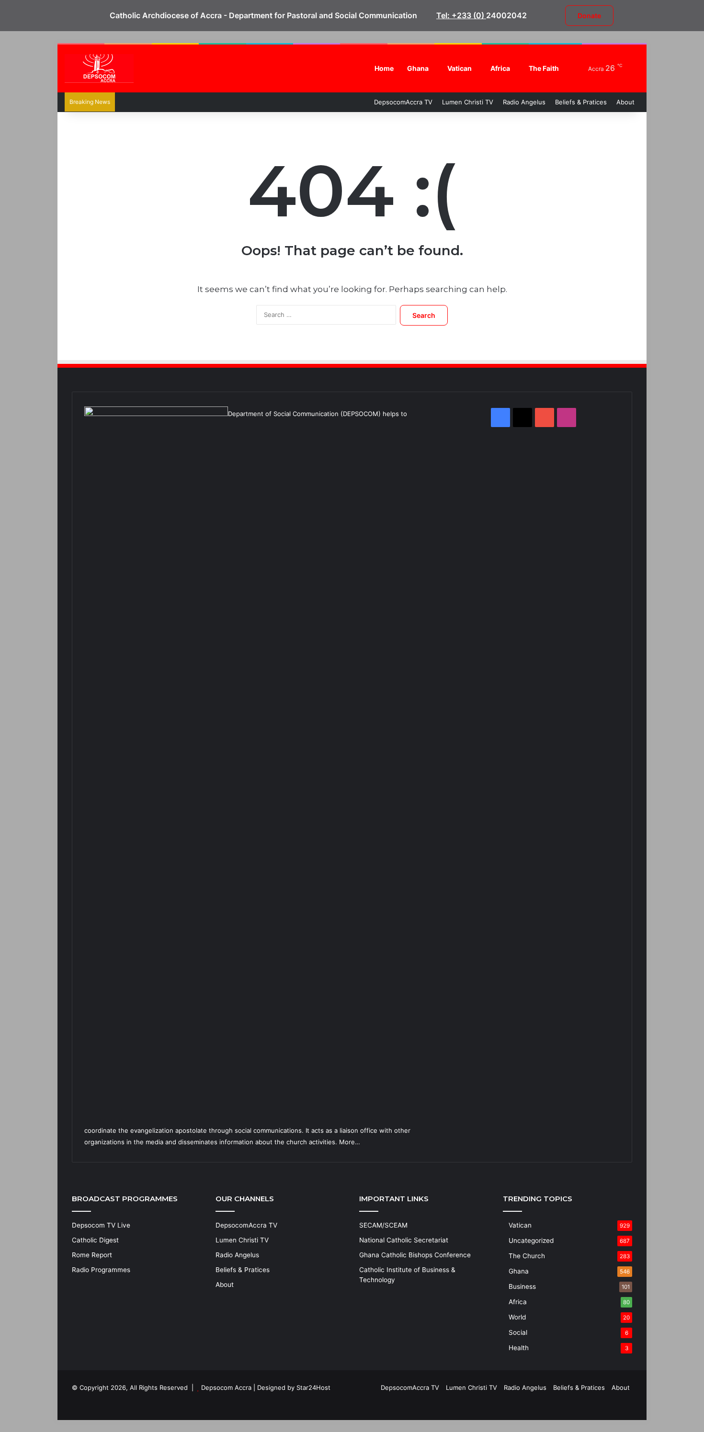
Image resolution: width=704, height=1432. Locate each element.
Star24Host (313, 1387)
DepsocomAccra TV (403, 102)
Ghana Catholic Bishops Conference (415, 1255)
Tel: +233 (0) (461, 15)
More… (349, 1142)
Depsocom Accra (226, 1387)
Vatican (459, 68)
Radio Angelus (524, 102)
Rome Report (92, 1255)
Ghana (418, 68)
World (517, 1317)
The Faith (544, 68)
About (625, 102)
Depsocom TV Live (101, 1225)
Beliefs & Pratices (581, 102)
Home (384, 68)
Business (522, 1286)
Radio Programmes (101, 1270)
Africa (500, 68)
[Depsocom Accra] (99, 68)
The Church (527, 1256)
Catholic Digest (95, 1240)
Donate (589, 15)
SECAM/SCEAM (383, 1225)
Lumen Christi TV (467, 102)
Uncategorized (531, 1240)
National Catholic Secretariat (403, 1240)
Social (518, 1332)
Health (519, 1348)
